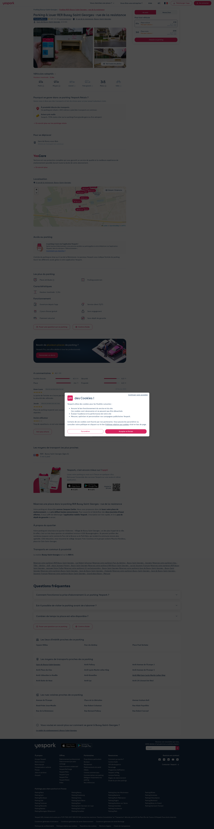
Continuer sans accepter (138, 395)
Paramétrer (85, 431)
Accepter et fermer (126, 431)
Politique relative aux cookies (117, 424)
